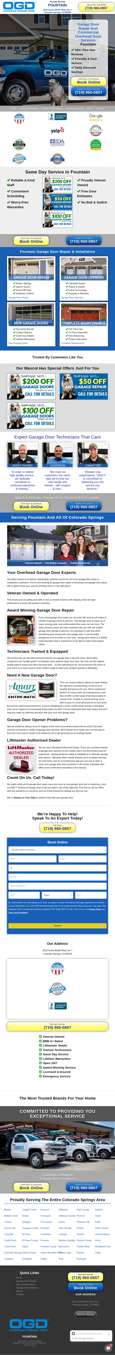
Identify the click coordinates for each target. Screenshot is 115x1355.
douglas (26, 1222)
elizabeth (27, 1259)
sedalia (99, 1209)
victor (98, 1240)
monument (64, 1246)
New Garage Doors (75, 108)
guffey (44, 1259)
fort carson (46, 1222)
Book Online (88, 81)
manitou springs (67, 1240)
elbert (25, 1246)
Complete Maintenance (72, 343)
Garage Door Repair (28, 108)
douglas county (30, 1228)
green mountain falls (51, 1253)
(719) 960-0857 (96, 7)
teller (97, 1222)
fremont (45, 1240)
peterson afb (83, 1222)
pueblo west (83, 1246)
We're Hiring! (85, 1314)
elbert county (29, 1253)
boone (7, 1209)
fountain (45, 1228)
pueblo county (84, 1240)
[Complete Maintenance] (84, 314)
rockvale (81, 1259)
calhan (8, 1222)
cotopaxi (8, 1259)
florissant (45, 1216)
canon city (9, 1228)
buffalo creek (11, 1216)
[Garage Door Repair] (31, 269)
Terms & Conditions (35, 1341)
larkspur (63, 1234)
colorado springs (13, 1253)
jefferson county (67, 1216)
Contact (100, 108)
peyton (80, 1228)
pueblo (80, 1234)
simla (98, 1216)
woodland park (102, 1246)
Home (13, 108)
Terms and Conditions (18, 913)
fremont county (49, 1246)
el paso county (30, 1240)
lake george (65, 1228)
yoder (98, 1253)
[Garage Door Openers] (84, 269)
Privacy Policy (95, 909)
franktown (46, 1234)
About (90, 108)
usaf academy (102, 1234)
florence (45, 1209)
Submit (57, 926)
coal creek (10, 1246)
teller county (101, 1228)
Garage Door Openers (52, 108)
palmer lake (65, 1253)
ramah (80, 1253)
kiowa (62, 1222)
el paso (26, 1234)
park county (83, 1209)
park (61, 1259)
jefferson (63, 1209)
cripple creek (29, 1209)
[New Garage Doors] (31, 314)
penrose (81, 1216)
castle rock (10, 1240)
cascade (8, 1234)
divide (25, 1216)
